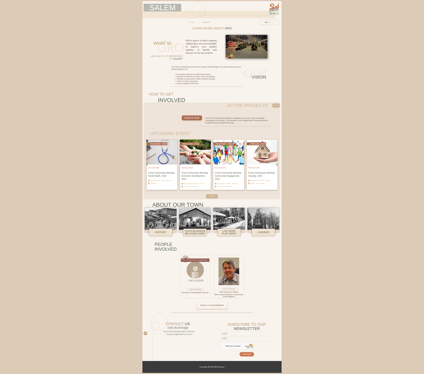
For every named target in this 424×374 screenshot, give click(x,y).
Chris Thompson (228, 289)
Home (191, 22)
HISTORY (160, 232)
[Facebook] (145, 333)
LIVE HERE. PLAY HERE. (229, 232)
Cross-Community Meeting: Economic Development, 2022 (161, 176)
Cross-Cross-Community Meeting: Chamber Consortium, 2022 (260, 176)
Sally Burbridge (195, 289)
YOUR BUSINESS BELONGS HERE (195, 232)
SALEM (162, 7)
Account (206, 22)
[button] (276, 105)
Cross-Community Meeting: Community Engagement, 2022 (195, 176)
